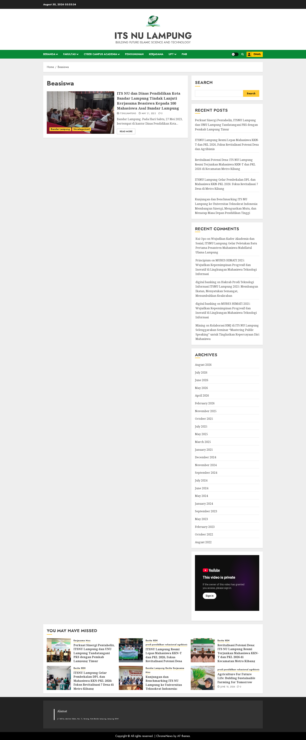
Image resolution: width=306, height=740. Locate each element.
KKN (155, 640)
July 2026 (201, 372)
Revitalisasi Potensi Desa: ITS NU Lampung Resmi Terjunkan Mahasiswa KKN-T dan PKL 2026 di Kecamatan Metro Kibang (225, 164)
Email (257, 54)
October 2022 (204, 534)
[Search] (242, 54)
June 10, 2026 (227, 686)
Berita (149, 640)
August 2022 (203, 542)
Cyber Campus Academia (100, 54)
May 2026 (201, 388)
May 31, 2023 (149, 113)
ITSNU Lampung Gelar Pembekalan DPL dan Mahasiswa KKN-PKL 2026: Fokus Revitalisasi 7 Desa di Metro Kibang (226, 184)
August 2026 (203, 365)
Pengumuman (134, 54)
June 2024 (201, 488)
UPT (171, 54)
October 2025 (204, 419)
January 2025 (204, 450)
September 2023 (206, 511)
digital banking (206, 282)
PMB (184, 54)
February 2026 (205, 403)
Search (204, 82)
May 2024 (201, 496)
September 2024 (206, 473)
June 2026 (201, 380)
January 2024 (204, 504)
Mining (200, 325)
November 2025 (206, 411)
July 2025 (201, 426)
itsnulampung (128, 113)
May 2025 (201, 434)
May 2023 (201, 519)
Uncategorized (81, 129)
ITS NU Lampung (153, 35)
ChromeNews (164, 736)
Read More (126, 131)
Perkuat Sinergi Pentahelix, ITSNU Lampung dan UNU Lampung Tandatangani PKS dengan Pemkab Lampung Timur (226, 124)
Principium (203, 260)
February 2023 (205, 527)
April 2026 (202, 395)
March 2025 (203, 442)
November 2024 (206, 465)
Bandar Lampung (60, 129)
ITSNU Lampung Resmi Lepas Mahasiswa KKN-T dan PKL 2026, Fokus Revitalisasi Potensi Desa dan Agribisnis (227, 144)
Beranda (49, 54)
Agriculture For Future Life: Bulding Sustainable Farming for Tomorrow (236, 678)
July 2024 (201, 480)
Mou (88, 640)
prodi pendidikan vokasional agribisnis (167, 644)
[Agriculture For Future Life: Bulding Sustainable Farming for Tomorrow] (203, 678)
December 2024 (205, 457)
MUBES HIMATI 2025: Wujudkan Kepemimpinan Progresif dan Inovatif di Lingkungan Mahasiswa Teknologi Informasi (226, 310)
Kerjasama (156, 54)
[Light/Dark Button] (235, 54)
